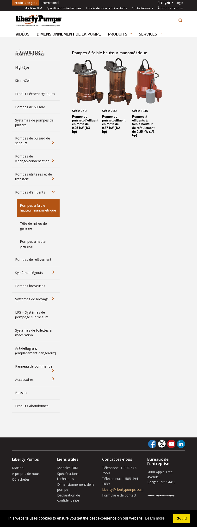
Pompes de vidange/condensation (32, 158)
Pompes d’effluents (30, 192)
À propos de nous (170, 8)
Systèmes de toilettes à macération (33, 332)
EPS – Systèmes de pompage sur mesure (32, 314)
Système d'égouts (29, 272)
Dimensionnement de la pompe (69, 34)
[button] (166, 2)
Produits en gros (26, 2)
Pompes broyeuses (30, 286)
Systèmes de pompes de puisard (34, 122)
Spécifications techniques (64, 8)
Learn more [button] (155, 518)
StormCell (22, 80)
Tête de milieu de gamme (33, 225)
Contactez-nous (142, 8)
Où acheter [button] (28, 52)
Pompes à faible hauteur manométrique (38, 207)
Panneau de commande (33, 366)
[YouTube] (171, 444)
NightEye (22, 67)
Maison (18, 468)
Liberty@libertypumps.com (122, 489)
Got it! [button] (182, 518)
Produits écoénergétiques (35, 93)
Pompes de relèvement (33, 259)
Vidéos (23, 34)
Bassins (21, 392)
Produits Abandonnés (32, 406)
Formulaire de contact (119, 495)
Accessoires (24, 379)
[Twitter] (161, 444)
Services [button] (148, 34)
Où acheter (20, 479)
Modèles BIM (33, 8)
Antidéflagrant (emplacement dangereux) (35, 350)
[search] (180, 21)
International (50, 3)
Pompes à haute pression (33, 243)
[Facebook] (152, 444)
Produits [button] (118, 34)
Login (179, 2)
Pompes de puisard (30, 107)
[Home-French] (39, 20)
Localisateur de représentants (106, 8)
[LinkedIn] (181, 444)
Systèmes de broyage (32, 299)
